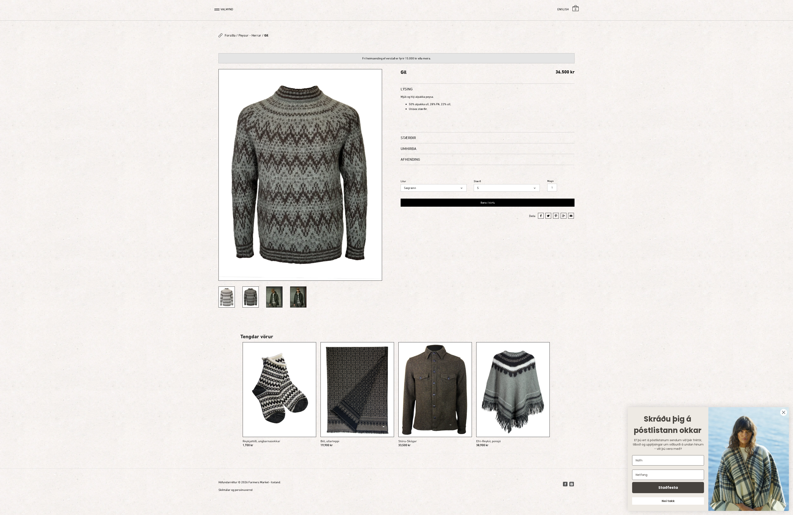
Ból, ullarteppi (330, 441)
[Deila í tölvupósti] (571, 216)
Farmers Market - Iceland (264, 482)
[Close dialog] (783, 412)
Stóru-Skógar (407, 441)
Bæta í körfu (488, 202)
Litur (403, 181)
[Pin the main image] (556, 216)
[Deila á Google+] (563, 216)
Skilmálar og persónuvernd (235, 489)
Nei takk (668, 501)
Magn (550, 181)
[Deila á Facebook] (541, 216)
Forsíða (230, 35)
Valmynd (227, 9)
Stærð (477, 181)
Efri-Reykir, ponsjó (488, 441)
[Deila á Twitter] (548, 216)
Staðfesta (668, 487)
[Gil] (300, 175)
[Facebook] (565, 484)
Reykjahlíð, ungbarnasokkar (261, 441)
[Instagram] (571, 484)
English (563, 9)
